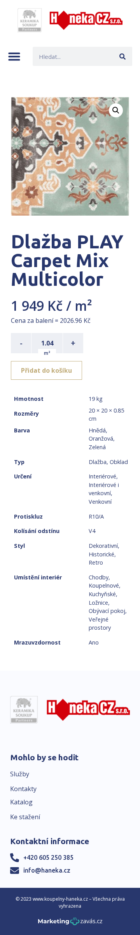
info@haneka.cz (46, 870)
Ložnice (98, 602)
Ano (94, 642)
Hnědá (97, 430)
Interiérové (102, 476)
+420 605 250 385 (48, 857)
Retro (96, 562)
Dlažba (98, 462)
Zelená (97, 447)
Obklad (119, 462)
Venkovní (100, 501)
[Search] (122, 56)
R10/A (96, 516)
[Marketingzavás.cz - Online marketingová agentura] (70, 923)
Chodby (98, 577)
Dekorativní (103, 545)
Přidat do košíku (46, 370)
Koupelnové (104, 585)
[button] (14, 56)
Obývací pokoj (107, 610)
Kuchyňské (102, 594)
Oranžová (101, 438)
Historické (101, 554)
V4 (92, 531)
